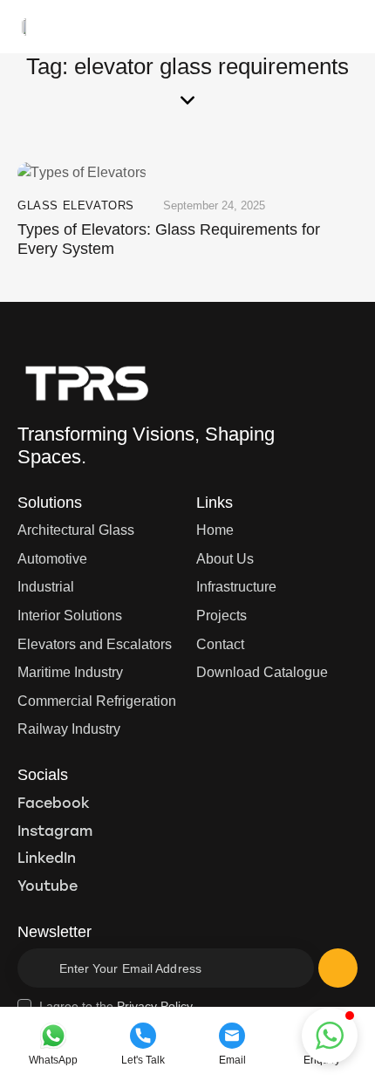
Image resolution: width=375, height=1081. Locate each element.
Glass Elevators (75, 205)
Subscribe (338, 975)
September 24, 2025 (214, 205)
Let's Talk (143, 1060)
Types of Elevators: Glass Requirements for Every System (168, 239)
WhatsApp (53, 1060)
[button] (352, 26)
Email (232, 1060)
